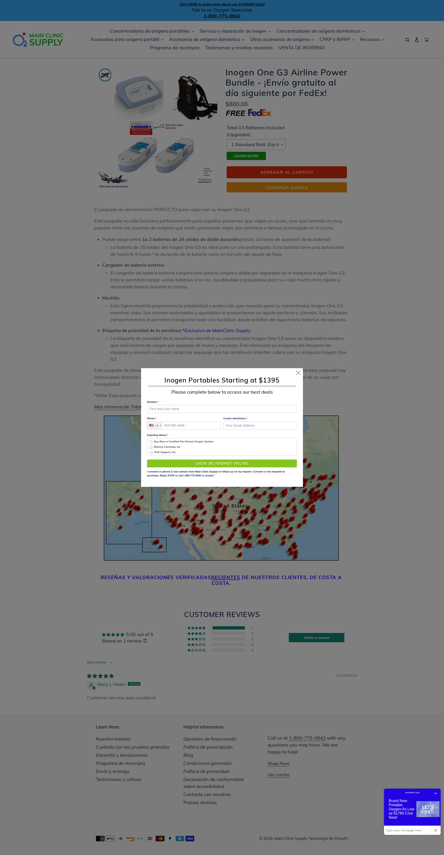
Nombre (152, 402)
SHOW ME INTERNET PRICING (222, 463)
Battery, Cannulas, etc (167, 446)
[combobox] (155, 425)
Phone (152, 418)
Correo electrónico (235, 418)
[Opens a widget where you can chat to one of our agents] (412, 811)
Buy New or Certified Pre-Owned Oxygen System (183, 441)
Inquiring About (157, 435)
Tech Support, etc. (165, 452)
